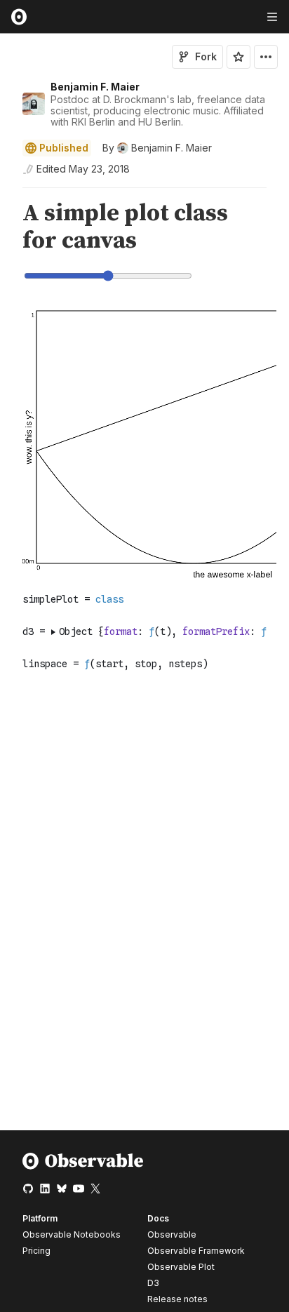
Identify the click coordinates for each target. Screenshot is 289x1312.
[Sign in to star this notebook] (238, 57)
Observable (171, 1234)
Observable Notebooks (71, 1234)
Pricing (36, 1250)
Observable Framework (196, 1250)
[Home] (83, 1166)
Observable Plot (181, 1266)
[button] (6, 194)
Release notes (177, 1299)
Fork (206, 56)
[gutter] (6, 227)
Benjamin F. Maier (95, 87)
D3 (153, 1283)
